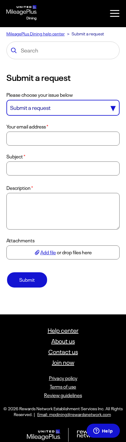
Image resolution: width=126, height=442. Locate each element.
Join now (63, 362)
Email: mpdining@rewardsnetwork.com (74, 414)
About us (63, 341)
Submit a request (30, 107)
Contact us (63, 352)
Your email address (26, 126)
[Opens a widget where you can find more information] (103, 431)
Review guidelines (63, 395)
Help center (63, 330)
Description (18, 188)
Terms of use (63, 386)
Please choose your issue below (39, 95)
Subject (14, 156)
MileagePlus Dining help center (35, 34)
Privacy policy (63, 378)
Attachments (20, 240)
